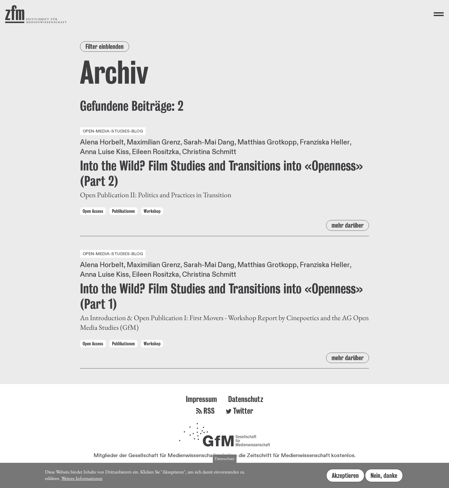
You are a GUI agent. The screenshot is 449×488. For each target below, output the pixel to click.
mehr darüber (348, 225)
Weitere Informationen (82, 478)
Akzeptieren (345, 475)
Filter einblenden (104, 46)
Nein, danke (384, 475)
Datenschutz (245, 399)
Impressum (201, 399)
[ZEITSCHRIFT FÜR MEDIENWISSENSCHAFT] (36, 14)
